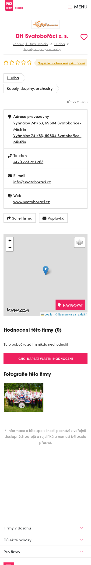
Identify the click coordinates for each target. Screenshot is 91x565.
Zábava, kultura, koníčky (30, 43)
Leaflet (48, 314)
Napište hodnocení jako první (61, 62)
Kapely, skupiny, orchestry (42, 49)
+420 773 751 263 (28, 161)
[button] (46, 270)
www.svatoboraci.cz (31, 201)
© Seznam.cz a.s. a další (70, 314)
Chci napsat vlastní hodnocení (45, 358)
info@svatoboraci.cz (32, 182)
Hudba (59, 43)
